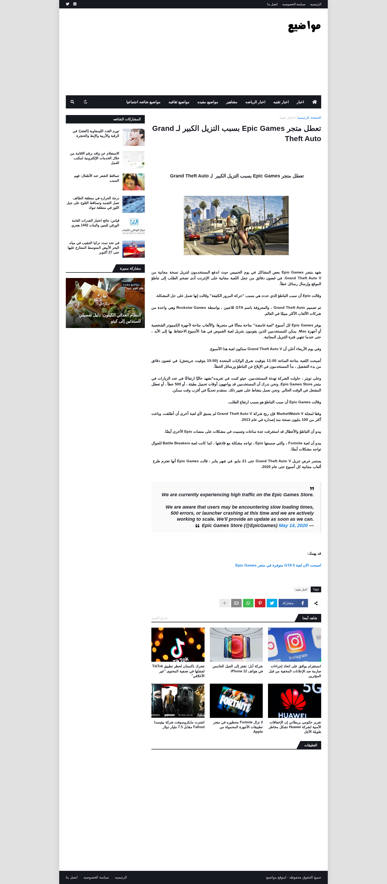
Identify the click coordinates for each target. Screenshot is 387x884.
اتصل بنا (272, 4)
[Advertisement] (161, 52)
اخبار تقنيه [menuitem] (281, 102)
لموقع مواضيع (276, 877)
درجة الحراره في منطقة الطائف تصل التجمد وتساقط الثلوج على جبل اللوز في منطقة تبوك (93, 203)
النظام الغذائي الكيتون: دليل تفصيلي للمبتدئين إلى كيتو (110, 318)
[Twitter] (272, 603)
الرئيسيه (315, 4)
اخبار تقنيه (286, 118)
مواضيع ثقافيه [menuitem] (179, 102)
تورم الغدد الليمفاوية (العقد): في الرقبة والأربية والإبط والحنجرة (96, 133)
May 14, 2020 (293, 525)
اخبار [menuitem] (300, 102)
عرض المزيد (159, 618)
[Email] (236, 603)
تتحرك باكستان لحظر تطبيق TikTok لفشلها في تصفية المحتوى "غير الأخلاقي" (178, 671)
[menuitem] (314, 101)
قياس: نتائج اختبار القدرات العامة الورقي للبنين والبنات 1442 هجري (95, 222)
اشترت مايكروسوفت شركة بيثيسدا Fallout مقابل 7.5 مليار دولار (179, 724)
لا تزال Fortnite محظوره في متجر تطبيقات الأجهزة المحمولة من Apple (238, 727)
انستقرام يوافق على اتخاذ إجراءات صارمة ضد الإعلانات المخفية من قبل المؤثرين (295, 671)
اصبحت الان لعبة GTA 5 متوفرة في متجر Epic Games (278, 565)
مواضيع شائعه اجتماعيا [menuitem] (143, 102)
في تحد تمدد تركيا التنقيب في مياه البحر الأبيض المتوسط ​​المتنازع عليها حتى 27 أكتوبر (93, 247)
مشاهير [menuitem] (231, 102)
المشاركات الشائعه (127, 119)
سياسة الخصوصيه (293, 4)
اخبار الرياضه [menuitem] (255, 102)
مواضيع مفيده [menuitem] (207, 102)
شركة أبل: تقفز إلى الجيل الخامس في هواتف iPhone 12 (237, 668)
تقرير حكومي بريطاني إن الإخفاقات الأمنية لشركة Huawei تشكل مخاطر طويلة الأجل (295, 727)
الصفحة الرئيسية (309, 118)
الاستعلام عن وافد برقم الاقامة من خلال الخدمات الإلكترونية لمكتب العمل (94, 158)
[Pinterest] (260, 603)
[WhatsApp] (248, 603)
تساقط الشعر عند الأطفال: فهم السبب (96, 178)
